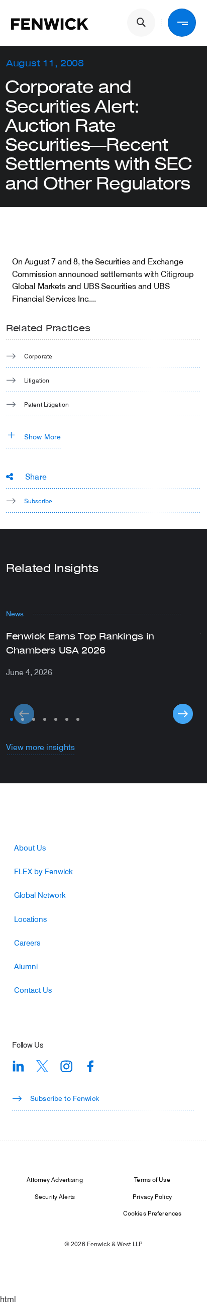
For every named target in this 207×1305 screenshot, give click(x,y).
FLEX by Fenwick (43, 871)
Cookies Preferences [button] (152, 1213)
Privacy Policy (152, 1196)
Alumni (26, 966)
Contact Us (33, 990)
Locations (30, 919)
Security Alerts (55, 1196)
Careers (27, 943)
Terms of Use (152, 1179)
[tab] (11, 719)
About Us (30, 848)
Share (36, 476)
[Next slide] (183, 714)
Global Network (40, 895)
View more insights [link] (40, 746)
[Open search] (141, 23)
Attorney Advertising (54, 1179)
